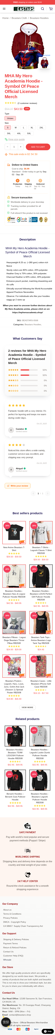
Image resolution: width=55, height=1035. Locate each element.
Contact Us (8, 951)
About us (7, 910)
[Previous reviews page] (33, 493)
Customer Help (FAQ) (13, 956)
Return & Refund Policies (14, 947)
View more (27, 707)
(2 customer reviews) (27, 103)
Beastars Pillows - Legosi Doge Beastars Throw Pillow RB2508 (14, 640)
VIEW (14, 541)
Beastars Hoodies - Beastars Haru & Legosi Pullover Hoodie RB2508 (14, 594)
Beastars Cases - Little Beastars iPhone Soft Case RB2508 (41, 684)
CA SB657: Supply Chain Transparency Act (23, 926)
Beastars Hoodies (39, 18)
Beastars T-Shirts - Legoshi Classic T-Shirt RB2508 (41, 550)
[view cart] (51, 8)
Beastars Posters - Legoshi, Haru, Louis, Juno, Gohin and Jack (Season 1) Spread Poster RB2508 (14, 687)
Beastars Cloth (19, 18)
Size (7, 123)
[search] (42, 8)
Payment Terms (10, 943)
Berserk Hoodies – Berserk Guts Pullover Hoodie (15, 797)
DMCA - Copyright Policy (14, 922)
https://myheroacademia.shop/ (27, 312)
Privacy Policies (10, 918)
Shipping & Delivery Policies (16, 939)
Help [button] (49, 1031)
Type (7, 113)
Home (5, 18)
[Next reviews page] (47, 493)
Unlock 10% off (6, 1022)
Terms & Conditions (12, 914)
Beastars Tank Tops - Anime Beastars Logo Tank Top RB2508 (41, 640)
